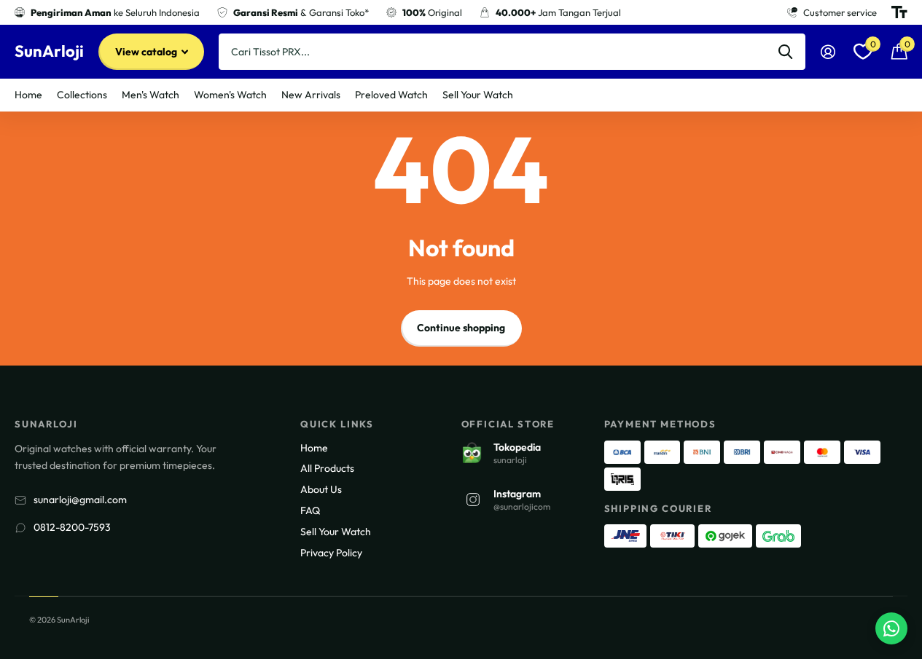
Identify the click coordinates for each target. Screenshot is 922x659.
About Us (321, 489)
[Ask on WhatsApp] (891, 628)
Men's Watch (150, 94)
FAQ (310, 510)
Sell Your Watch (477, 94)
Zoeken (785, 51)
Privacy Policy (331, 552)
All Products (327, 468)
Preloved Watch (391, 94)
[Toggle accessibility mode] (899, 12)
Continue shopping (461, 327)
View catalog (147, 51)
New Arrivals (310, 94)
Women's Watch (230, 94)
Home (28, 94)
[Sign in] (827, 52)
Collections (82, 94)
